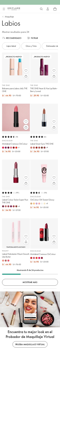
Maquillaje (9, 16)
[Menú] (3, 9)
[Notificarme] (25, 241)
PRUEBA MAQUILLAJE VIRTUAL (30, 344)
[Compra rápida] (25, 76)
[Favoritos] (25, 70)
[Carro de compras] (55, 9)
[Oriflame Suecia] (14, 9)
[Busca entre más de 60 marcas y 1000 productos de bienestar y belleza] (41, 9)
